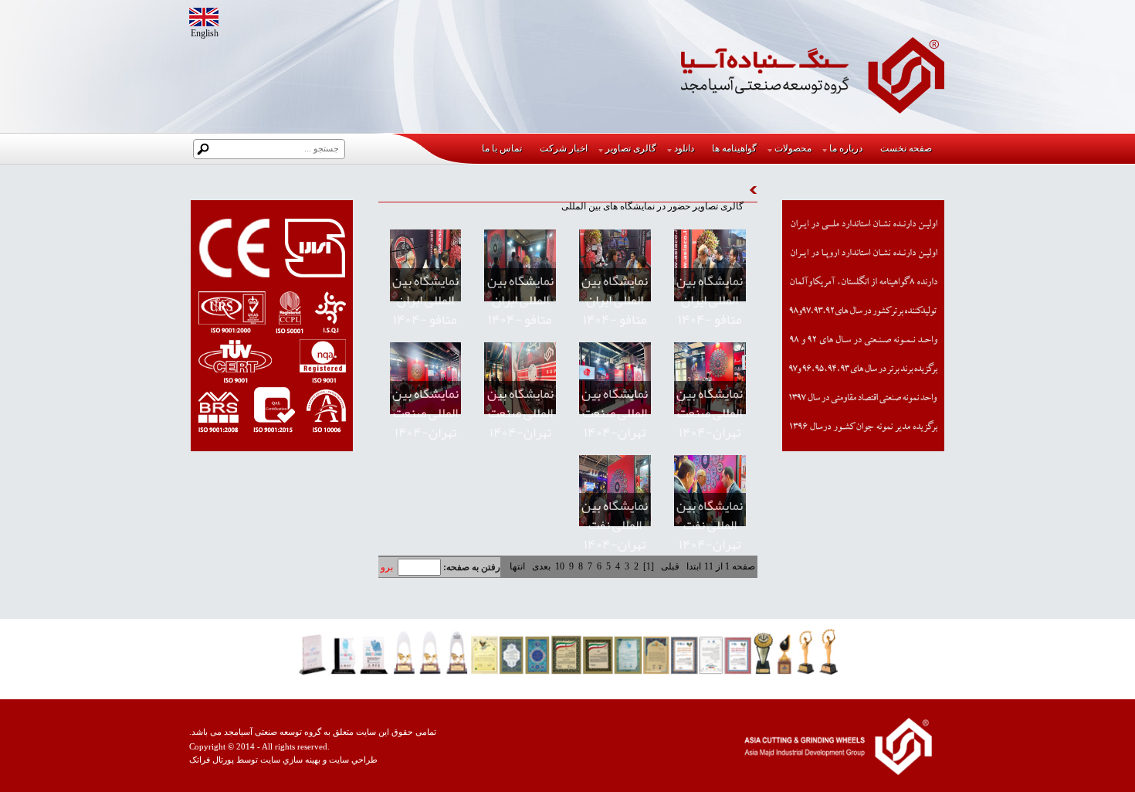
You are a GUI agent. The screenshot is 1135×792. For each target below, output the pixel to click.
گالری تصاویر (630, 148)
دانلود (684, 148)
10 (559, 566)
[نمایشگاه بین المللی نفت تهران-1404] (710, 491)
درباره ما (845, 148)
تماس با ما (502, 148)
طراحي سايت (353, 760)
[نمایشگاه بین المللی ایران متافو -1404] (710, 265)
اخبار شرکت (564, 148)
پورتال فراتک (211, 760)
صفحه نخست (906, 148)
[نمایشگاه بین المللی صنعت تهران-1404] (710, 378)
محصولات (792, 148)
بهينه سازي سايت (290, 760)
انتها (517, 566)
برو (387, 567)
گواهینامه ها (734, 148)
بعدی (541, 566)
